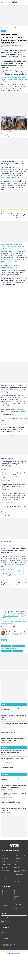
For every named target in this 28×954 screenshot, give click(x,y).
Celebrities (3, 727)
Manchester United (11, 616)
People (2, 711)
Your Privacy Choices (16, 953)
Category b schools (6, 651)
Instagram (15, 570)
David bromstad (18, 651)
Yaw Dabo (3, 640)
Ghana (2, 762)
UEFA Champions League (15, 564)
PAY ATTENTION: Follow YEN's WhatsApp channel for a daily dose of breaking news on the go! (14, 79)
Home (2, 28)
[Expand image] (26, 117)
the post (22, 411)
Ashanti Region (6, 177)
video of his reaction (18, 572)
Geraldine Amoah (18, 45)
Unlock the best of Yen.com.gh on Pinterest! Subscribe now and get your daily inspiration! (13, 246)
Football (3, 789)
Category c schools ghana (8, 648)
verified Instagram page (11, 168)
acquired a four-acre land (13, 259)
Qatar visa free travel (18, 646)
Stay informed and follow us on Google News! (14, 622)
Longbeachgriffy (5, 646)
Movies (17, 28)
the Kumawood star (11, 266)
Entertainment (9, 28)
